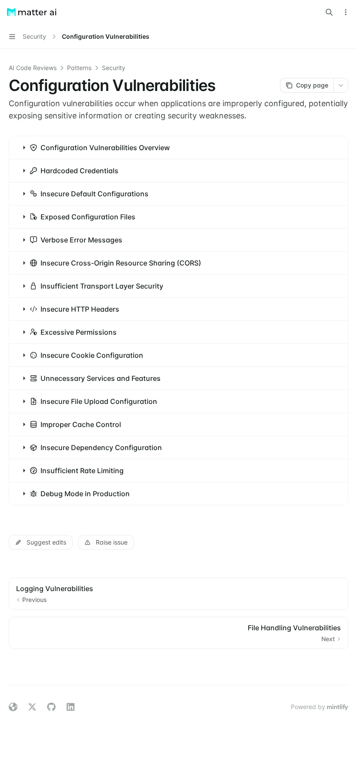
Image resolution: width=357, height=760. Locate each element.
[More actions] (345, 12)
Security (113, 67)
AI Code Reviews (33, 67)
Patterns (79, 67)
